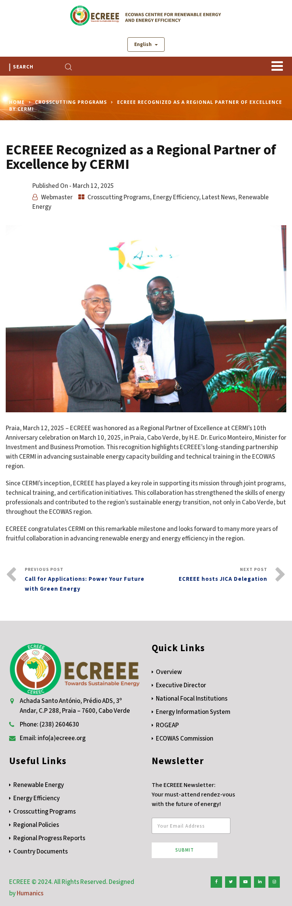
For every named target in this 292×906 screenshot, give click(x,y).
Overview (169, 672)
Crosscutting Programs (71, 102)
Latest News (218, 197)
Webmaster (57, 197)
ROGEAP (167, 725)
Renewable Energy (38, 785)
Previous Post (84, 579)
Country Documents (40, 851)
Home (17, 102)
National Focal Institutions (191, 698)
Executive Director (181, 685)
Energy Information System (193, 712)
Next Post (223, 574)
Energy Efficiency (176, 197)
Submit (184, 850)
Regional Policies (36, 825)
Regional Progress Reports (49, 838)
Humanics (30, 893)
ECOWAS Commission (184, 738)
